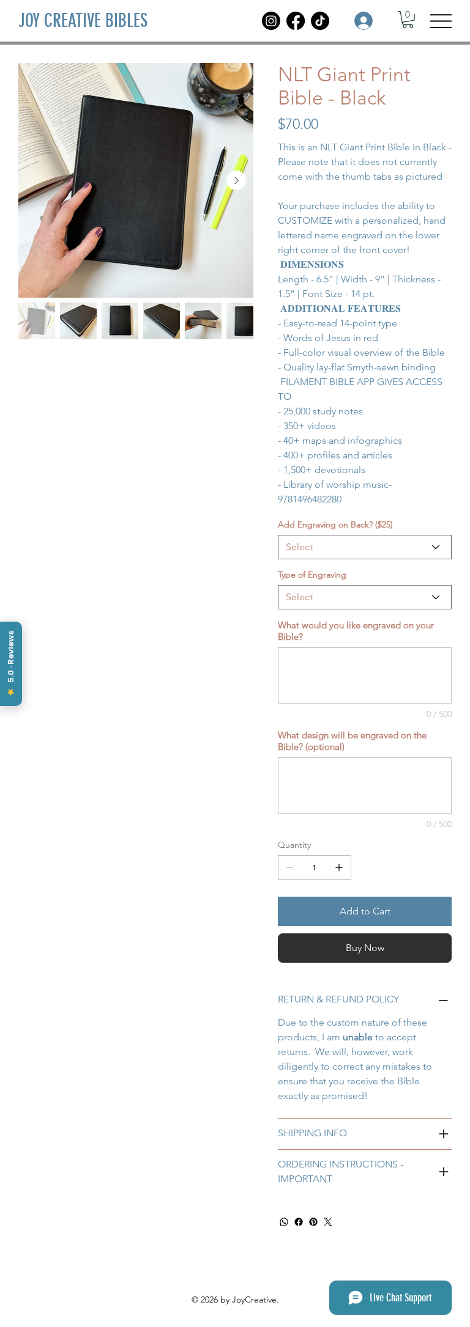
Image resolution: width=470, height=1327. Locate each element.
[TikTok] (320, 21)
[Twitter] (328, 1222)
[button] (408, 19)
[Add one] (339, 867)
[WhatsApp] (284, 1222)
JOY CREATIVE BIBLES (82, 21)
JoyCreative (254, 1299)
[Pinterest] (313, 1222)
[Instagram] (271, 21)
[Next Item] (236, 180)
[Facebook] (295, 21)
